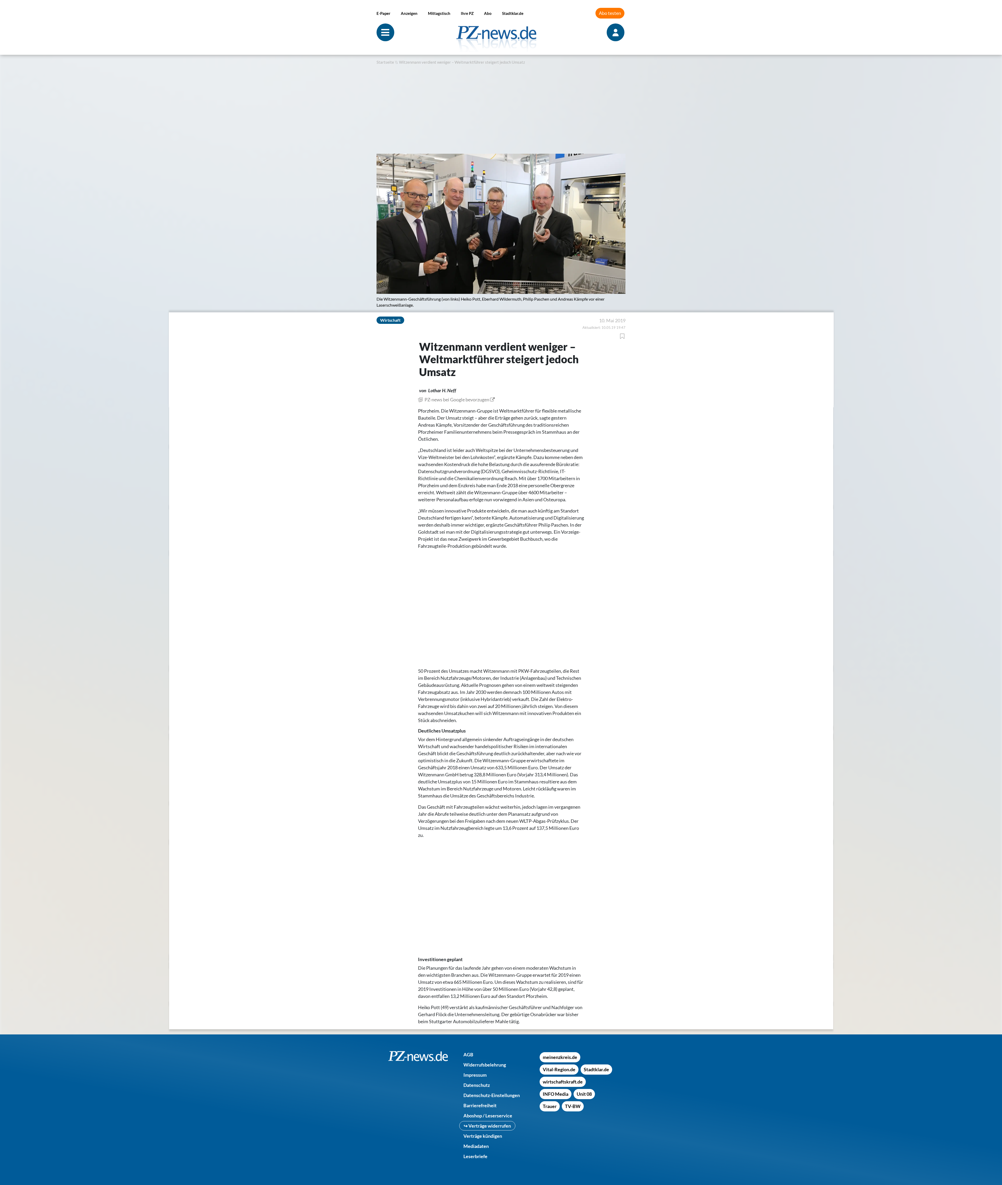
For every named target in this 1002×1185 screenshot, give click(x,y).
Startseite (385, 62)
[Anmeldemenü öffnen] (616, 32)
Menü (385, 32)
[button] (381, 159)
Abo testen (610, 13)
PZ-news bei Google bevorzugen (457, 399)
